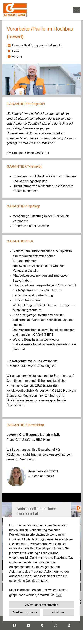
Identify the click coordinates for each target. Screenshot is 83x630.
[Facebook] (14, 625)
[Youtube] (28, 625)
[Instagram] (55, 625)
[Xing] (42, 625)
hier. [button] (59, 595)
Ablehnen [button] (58, 612)
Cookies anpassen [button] (25, 612)
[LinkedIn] (69, 625)
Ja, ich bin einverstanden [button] (41, 604)
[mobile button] (76, 10)
